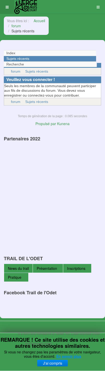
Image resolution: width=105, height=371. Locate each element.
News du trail (18, 268)
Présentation (47, 268)
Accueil (39, 20)
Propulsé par (46, 123)
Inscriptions (76, 268)
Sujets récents (36, 71)
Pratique (15, 277)
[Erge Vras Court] (25, 7)
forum (16, 25)
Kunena (63, 123)
